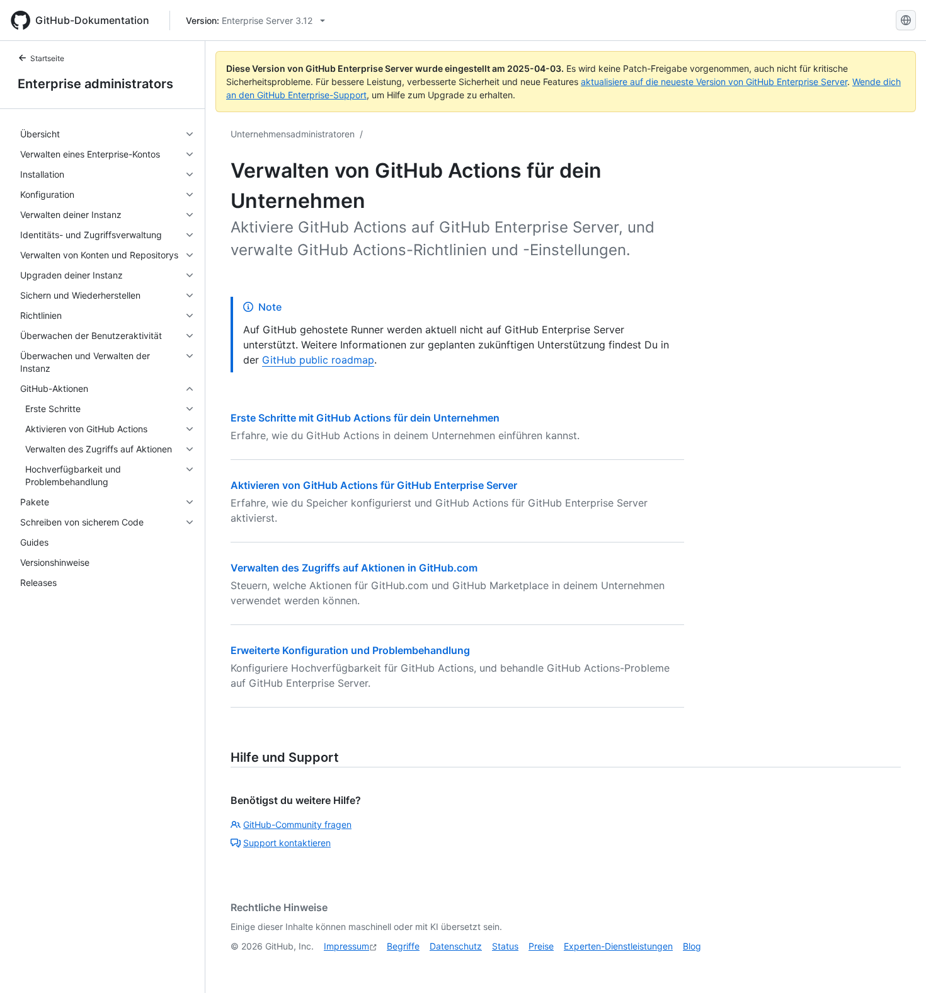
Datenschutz (456, 946)
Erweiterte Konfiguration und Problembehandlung (350, 650)
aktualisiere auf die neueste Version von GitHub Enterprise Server (714, 81)
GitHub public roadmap (318, 359)
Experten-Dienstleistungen (618, 946)
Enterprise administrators (95, 83)
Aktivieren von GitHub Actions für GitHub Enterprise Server (374, 485)
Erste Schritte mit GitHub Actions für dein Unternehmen (365, 417)
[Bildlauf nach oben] (898, 965)
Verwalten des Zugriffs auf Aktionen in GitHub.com (354, 567)
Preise (541, 946)
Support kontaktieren (287, 842)
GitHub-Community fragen (297, 824)
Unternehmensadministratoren (293, 134)
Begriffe (403, 946)
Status (505, 946)
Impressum (346, 946)
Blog (692, 946)
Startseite (47, 58)
